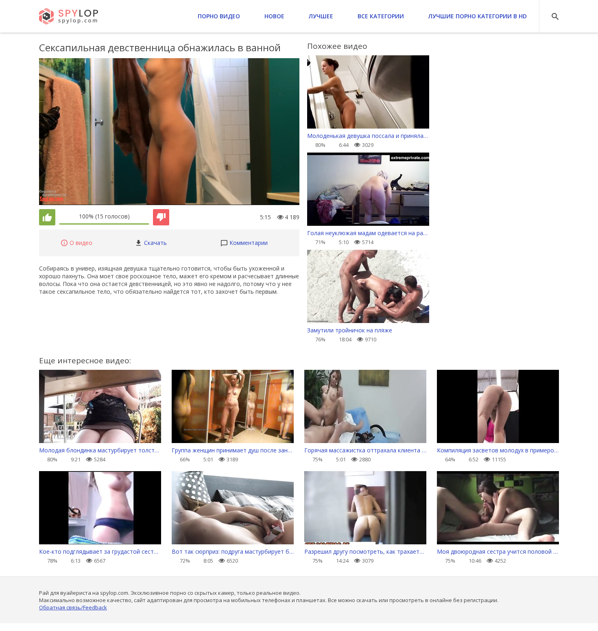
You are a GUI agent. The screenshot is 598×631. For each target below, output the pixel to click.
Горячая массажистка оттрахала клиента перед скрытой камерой (365, 450)
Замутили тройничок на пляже (349, 330)
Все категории (381, 16)
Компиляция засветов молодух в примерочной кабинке (498, 450)
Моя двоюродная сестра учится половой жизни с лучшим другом (498, 551)
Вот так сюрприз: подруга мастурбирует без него (233, 551)
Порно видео (219, 16)
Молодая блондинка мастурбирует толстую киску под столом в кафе (100, 450)
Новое (274, 16)
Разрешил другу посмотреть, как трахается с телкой (365, 551)
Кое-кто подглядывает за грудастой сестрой (100, 551)
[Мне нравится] (47, 217)
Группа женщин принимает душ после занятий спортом (233, 450)
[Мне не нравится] (161, 217)
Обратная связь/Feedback (73, 607)
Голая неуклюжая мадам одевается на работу (368, 233)
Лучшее (321, 16)
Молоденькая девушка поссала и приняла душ (368, 136)
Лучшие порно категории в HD (477, 16)
